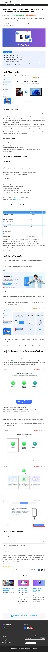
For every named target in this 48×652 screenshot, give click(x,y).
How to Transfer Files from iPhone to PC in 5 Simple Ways (8, 589)
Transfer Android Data (30, 15)
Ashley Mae (13, 15)
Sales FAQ (4, 640)
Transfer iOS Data (14, 4)
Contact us (35, 648)
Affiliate (30, 648)
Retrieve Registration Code (7, 639)
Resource (8, 4)
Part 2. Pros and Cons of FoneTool (14, 57)
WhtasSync (14, 360)
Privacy (19, 648)
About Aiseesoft (14, 648)
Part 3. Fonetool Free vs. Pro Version (15, 59)
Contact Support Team (6, 642)
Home (3, 4)
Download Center (7, 627)
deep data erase (17, 199)
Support (22, 648)
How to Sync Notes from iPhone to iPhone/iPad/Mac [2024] (38, 589)
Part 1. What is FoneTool (12, 55)
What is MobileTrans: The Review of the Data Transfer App (23, 589)
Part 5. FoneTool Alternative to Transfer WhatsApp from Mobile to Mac (23, 63)
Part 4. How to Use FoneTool (13, 61)
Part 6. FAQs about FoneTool (13, 64)
